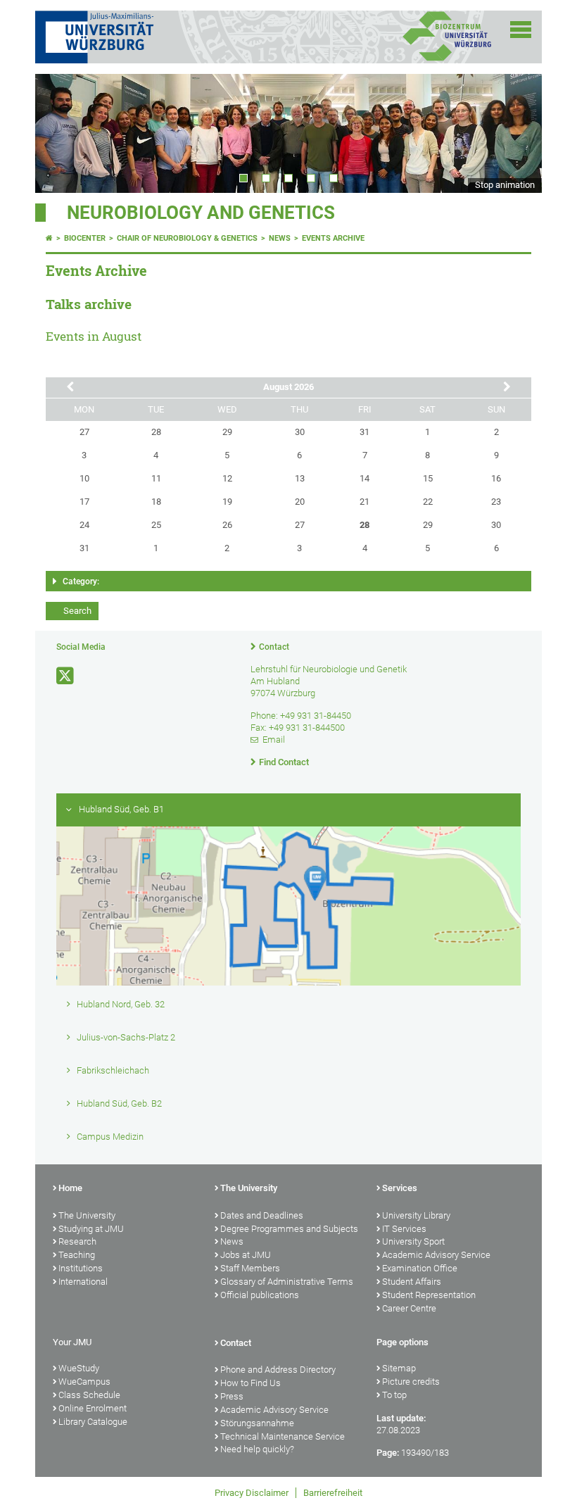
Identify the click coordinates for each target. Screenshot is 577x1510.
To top (394, 1395)
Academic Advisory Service (436, 1255)
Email (273, 739)
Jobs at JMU (245, 1255)
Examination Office (419, 1268)
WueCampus (84, 1381)
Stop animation (505, 185)
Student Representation (429, 1295)
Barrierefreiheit (332, 1492)
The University (86, 1215)
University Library (416, 1215)
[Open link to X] (66, 676)
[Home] (49, 238)
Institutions (80, 1268)
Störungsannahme (257, 1423)
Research (77, 1241)
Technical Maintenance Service (282, 1436)
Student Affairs (411, 1281)
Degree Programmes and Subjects (289, 1228)
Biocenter (85, 238)
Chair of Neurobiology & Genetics (187, 238)
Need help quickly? (257, 1449)
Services (399, 1188)
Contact (274, 647)
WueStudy (78, 1368)
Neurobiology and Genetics (201, 212)
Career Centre (409, 1308)
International (83, 1281)
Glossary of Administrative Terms (286, 1281)
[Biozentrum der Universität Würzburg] (447, 59)
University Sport (413, 1241)
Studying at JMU (91, 1228)
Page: (387, 1452)
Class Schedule (89, 1395)
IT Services (404, 1228)
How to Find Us (250, 1383)
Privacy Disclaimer (251, 1492)
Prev (59, 133)
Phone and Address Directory (278, 1369)
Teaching (76, 1255)
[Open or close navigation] (520, 29)
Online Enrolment (92, 1408)
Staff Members (250, 1268)
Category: (81, 581)
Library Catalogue (92, 1421)
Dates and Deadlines (261, 1215)
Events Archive (333, 238)
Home (70, 1188)
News (280, 238)
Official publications (259, 1295)
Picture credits (411, 1381)
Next (517, 133)
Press (231, 1396)
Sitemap (399, 1368)
